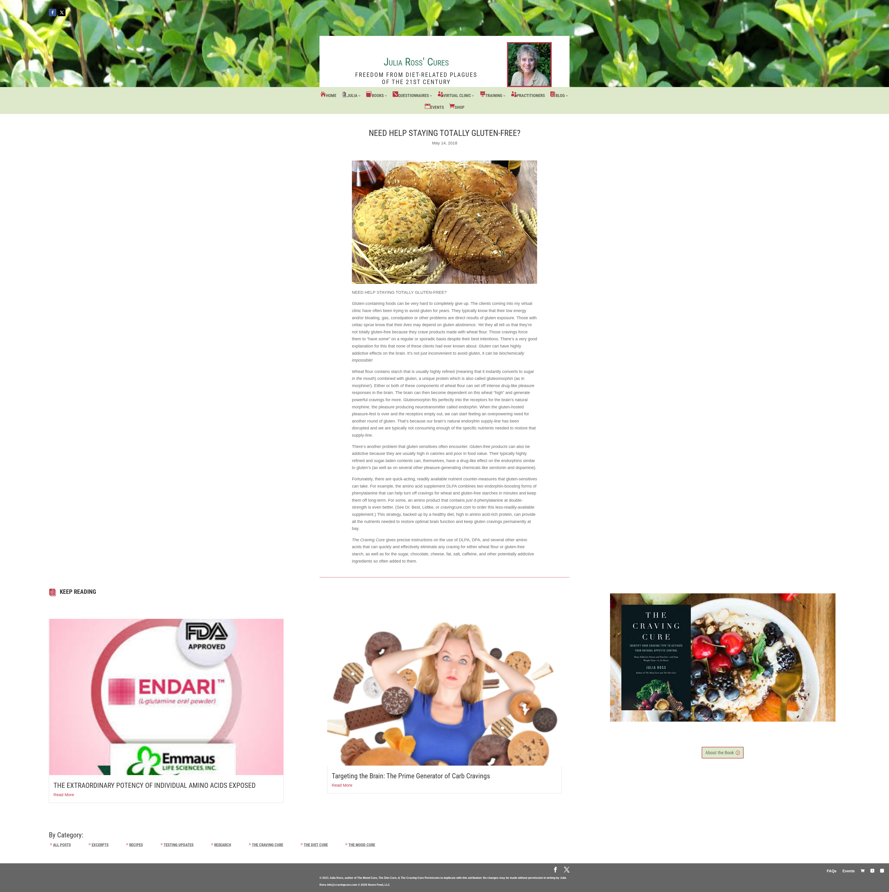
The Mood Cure (361, 844)
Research (222, 844)
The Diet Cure (316, 844)
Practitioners (531, 95)
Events (437, 107)
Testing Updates (179, 844)
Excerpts (100, 844)
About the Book (719, 752)
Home (331, 95)
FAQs (831, 871)
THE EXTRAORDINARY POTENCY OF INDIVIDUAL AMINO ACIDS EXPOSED (154, 785)
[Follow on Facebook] (52, 12)
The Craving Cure (267, 844)
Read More (63, 794)
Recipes (136, 844)
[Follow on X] (62, 12)
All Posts (62, 844)
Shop (459, 107)
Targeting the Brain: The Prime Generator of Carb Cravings (411, 776)
